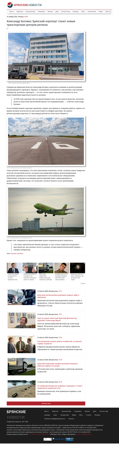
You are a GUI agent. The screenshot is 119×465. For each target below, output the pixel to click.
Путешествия (92, 11)
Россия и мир (65, 11)
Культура (75, 11)
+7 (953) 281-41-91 (34, 434)
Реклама (97, 415)
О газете (88, 415)
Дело (57, 11)
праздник (20, 253)
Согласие (71, 419)
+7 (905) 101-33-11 (45, 434)
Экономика (41, 11)
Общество (20, 11)
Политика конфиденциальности (54, 419)
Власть (11, 11)
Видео (101, 11)
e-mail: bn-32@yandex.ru (83, 434)
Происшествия (30, 11)
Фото (81, 415)
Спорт (83, 11)
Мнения (50, 11)
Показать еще (46, 403)
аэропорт (13, 253)
